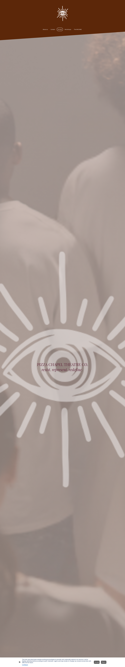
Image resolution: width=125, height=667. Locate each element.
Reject (104, 662)
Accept (97, 662)
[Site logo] (62, 13)
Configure (25, 665)
